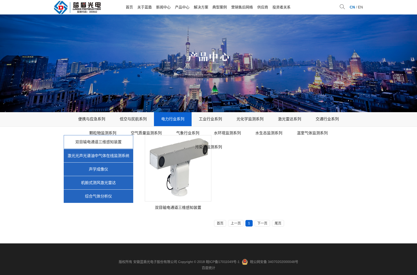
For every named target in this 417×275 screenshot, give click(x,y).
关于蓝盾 (144, 7)
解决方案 (201, 7)
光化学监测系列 (250, 119)
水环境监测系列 (227, 133)
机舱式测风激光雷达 (98, 183)
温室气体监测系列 (312, 133)
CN (352, 7)
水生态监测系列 (268, 133)
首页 (129, 7)
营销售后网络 (242, 7)
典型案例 (219, 7)
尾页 (278, 223)
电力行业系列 (172, 119)
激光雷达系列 (289, 119)
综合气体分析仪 (98, 196)
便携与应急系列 (91, 119)
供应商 (262, 7)
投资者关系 (281, 7)
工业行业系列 (210, 119)
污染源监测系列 (208, 147)
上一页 (236, 223)
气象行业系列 (187, 133)
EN (360, 7)
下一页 (262, 223)
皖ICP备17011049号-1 (223, 262)
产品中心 (182, 7)
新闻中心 (163, 7)
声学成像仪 (98, 169)
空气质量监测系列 (146, 133)
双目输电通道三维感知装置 (98, 142)
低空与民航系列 (133, 119)
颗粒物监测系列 (102, 133)
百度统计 (208, 268)
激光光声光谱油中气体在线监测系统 (98, 156)
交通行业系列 (327, 119)
